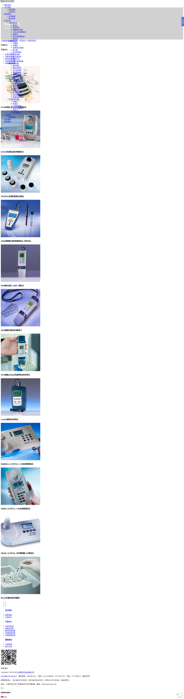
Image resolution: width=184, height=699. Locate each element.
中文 (5, 697)
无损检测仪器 (14, 79)
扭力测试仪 (17, 95)
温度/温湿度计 (18, 108)
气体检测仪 (17, 106)
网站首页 (7, 5)
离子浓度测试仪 (19, 36)
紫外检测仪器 (14, 63)
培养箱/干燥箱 (18, 48)
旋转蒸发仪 (17, 56)
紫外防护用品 (18, 77)
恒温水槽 (16, 54)
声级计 (15, 101)
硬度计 (15, 86)
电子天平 (16, 59)
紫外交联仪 (17, 68)
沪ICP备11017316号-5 (9, 676)
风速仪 (15, 104)
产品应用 (7, 115)
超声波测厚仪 (18, 81)
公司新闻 (12, 16)
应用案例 (12, 117)
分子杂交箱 (17, 70)
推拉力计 (16, 90)
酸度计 (15, 25)
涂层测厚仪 (17, 83)
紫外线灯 (16, 65)
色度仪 (15, 39)
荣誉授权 (12, 9)
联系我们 (7, 122)
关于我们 (7, 7)
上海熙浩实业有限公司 (25, 672)
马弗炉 (15, 45)
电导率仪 (16, 27)
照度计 (15, 110)
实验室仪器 (13, 41)
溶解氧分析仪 (18, 30)
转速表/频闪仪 (18, 97)
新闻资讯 (7, 14)
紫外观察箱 (17, 74)
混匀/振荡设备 (18, 61)
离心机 (15, 50)
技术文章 (12, 18)
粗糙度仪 (16, 88)
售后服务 (7, 119)
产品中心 (7, 21)
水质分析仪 (13, 23)
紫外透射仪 (17, 72)
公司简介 (12, 12)
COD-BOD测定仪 (19, 32)
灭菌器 (15, 43)
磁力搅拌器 (17, 52)
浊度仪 (15, 34)
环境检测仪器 (14, 99)
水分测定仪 (17, 113)
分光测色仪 (17, 92)
